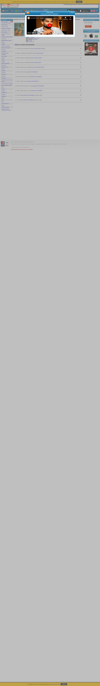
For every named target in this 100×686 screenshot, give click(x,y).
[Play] (50, 25)
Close (72, 12)
